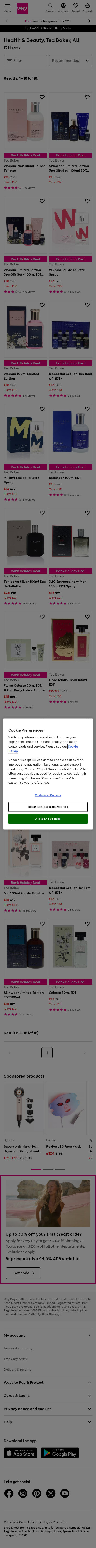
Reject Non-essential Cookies (48, 807)
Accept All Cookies (48, 819)
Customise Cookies (48, 795)
